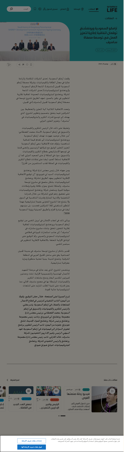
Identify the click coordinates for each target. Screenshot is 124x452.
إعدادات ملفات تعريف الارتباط (31, 441)
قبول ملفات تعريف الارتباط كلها (31, 447)
